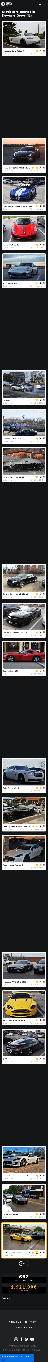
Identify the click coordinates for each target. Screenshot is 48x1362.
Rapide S (19, 865)
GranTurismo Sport (19, 1176)
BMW (5, 1059)
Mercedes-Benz (9, 51)
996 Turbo (14, 283)
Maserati (6, 1176)
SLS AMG (21, 51)
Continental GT (17, 477)
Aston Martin (8, 865)
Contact (30, 1322)
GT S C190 (21, 982)
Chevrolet (7, 633)
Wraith (17, 788)
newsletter (24, 1327)
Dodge (6, 206)
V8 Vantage (20, 1020)
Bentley (6, 477)
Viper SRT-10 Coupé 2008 (20, 206)
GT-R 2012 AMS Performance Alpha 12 (26, 168)
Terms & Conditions (16, 1350)
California (13, 1214)
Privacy (37, 1350)
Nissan (5, 168)
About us (15, 1322)
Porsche (6, 283)
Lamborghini (8, 826)
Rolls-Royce (8, 788)
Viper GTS (13, 671)
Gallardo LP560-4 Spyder (25, 1253)
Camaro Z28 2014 (19, 633)
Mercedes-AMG (9, 982)
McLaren (6, 439)
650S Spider (16, 439)
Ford (5, 400)
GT (8, 400)
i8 (8, 1059)
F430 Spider (14, 245)
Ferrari (6, 245)
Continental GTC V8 (19, 594)
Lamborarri (9, 54)
